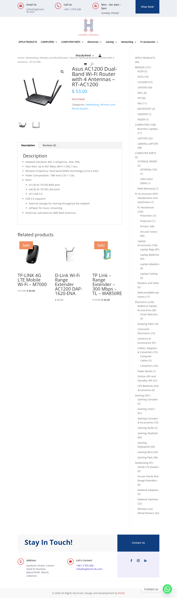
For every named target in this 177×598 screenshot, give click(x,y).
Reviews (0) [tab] (49, 145)
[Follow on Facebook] (131, 560)
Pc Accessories (147, 41)
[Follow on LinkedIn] (145, 560)
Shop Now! (147, 6)
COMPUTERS (47, 41)
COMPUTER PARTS (70, 41)
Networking (127, 41)
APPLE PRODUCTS (27, 41)
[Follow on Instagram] (138, 560)
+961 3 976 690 (85, 565)
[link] (40, 570)
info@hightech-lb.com (35, 10)
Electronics (93, 41)
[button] (62, 72)
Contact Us (138, 542)
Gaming (110, 41)
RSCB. (121, 593)
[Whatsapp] (167, 589)
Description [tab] (28, 145)
